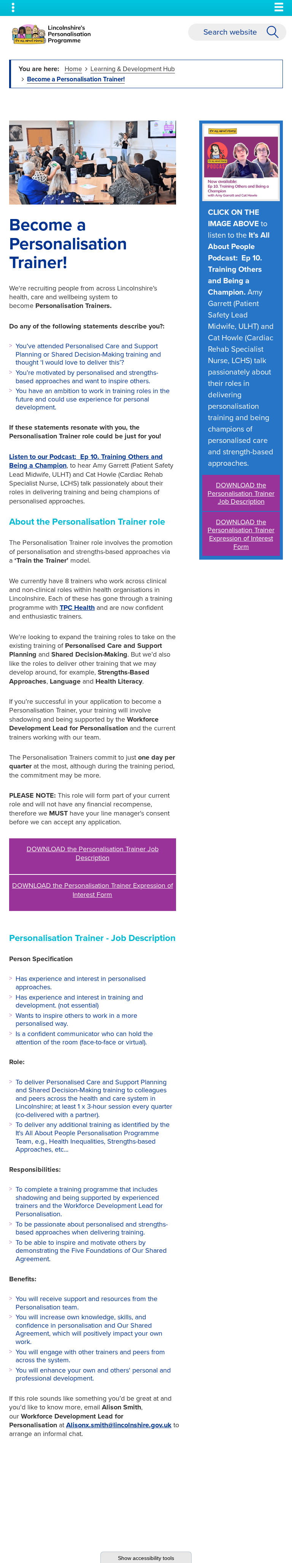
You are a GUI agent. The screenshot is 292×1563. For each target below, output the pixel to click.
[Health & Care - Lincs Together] (51, 34)
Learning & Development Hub (132, 69)
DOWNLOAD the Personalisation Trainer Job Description (93, 853)
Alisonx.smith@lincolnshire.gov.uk (118, 1425)
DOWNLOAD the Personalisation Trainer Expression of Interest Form (92, 889)
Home (73, 69)
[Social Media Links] (13, 8)
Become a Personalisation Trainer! (76, 79)
